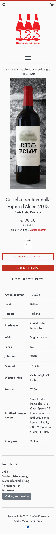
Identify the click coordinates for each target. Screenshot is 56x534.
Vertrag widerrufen (17, 496)
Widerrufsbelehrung (15, 476)
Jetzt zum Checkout (28, 267)
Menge (28, 240)
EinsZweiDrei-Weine (39, 516)
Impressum (9, 490)
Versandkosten (38, 230)
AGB (5, 471)
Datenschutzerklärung (15, 481)
